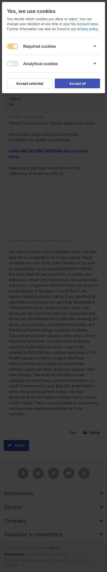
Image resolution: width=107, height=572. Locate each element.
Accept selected (29, 83)
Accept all (77, 83)
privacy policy (87, 29)
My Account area (84, 24)
